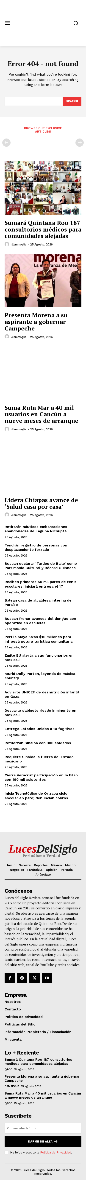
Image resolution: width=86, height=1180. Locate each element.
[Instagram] (22, 978)
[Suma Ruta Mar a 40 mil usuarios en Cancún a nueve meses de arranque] (43, 373)
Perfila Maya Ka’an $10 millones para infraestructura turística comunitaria (38, 639)
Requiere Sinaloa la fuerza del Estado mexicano (39, 759)
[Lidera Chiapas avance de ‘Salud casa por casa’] (43, 465)
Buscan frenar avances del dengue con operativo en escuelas (40, 620)
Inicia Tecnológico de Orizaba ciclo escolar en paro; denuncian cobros (36, 795)
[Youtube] (47, 978)
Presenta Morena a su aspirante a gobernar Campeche (36, 321)
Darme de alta (40, 1141)
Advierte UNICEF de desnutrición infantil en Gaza (42, 694)
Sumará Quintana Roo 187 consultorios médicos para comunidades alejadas (43, 229)
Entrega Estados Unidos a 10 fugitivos (40, 729)
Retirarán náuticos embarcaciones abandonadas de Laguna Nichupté (36, 529)
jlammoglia (18, 244)
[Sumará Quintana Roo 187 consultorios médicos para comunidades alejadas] (43, 188)
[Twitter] (34, 978)
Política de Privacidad (55, 1152)
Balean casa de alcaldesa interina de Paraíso (38, 602)
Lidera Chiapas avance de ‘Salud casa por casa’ (41, 503)
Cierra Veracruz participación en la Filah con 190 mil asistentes (41, 777)
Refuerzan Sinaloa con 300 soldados (38, 743)
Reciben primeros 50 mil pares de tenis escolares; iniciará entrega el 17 (40, 584)
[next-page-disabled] (79, 143)
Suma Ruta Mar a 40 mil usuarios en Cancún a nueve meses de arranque (41, 414)
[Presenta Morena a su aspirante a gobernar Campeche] (43, 280)
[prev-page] (6, 143)
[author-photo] (8, 244)
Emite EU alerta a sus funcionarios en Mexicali (39, 657)
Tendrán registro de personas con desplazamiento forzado (36, 547)
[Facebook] (10, 978)
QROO (8, 1069)
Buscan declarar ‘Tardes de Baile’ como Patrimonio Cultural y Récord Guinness (41, 565)
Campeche (12, 1086)
